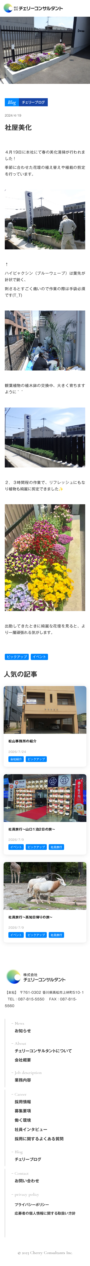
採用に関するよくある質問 (39, 1139)
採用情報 (23, 1102)
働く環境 (23, 1120)
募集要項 (23, 1111)
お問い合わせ (27, 1181)
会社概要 (23, 1060)
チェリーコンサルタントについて (43, 1051)
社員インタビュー (31, 1130)
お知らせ (23, 1031)
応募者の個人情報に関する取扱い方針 (45, 1213)
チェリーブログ (28, 1160)
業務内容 (23, 1080)
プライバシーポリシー (32, 1204)
